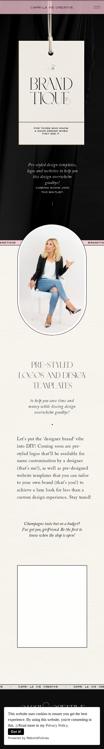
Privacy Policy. (57, 725)
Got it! (16, 732)
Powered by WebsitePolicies (28, 738)
